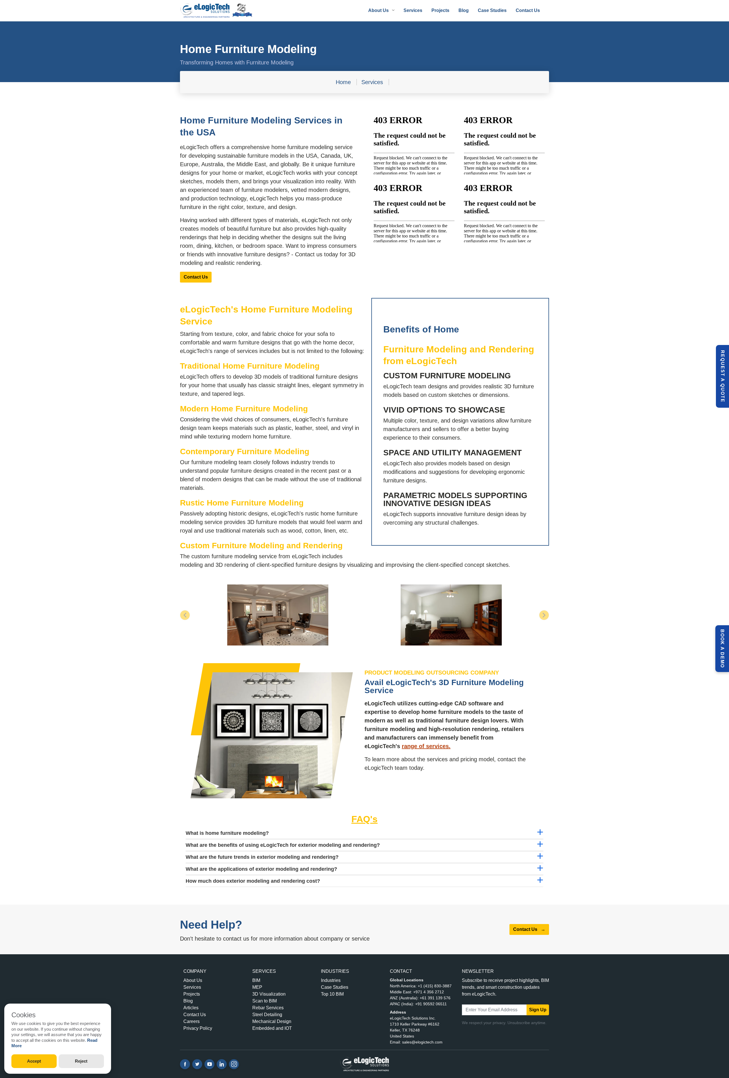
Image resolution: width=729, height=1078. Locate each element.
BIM (256, 980)
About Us (192, 980)
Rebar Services (268, 1007)
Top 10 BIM (332, 994)
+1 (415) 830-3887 (435, 986)
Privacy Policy (197, 1028)
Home (343, 82)
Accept (34, 1061)
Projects (440, 10)
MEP (257, 987)
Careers (191, 1021)
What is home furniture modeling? (227, 833)
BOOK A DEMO (722, 648)
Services (413, 10)
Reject (81, 1061)
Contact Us (528, 10)
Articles (190, 1007)
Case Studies (492, 10)
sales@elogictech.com (422, 1042)
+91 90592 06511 (431, 1004)
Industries (331, 980)
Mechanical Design (271, 1021)
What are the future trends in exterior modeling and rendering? (262, 857)
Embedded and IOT (272, 1028)
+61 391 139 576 (435, 998)
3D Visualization (269, 994)
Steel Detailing (267, 1014)
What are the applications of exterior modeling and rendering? (261, 869)
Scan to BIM (264, 1000)
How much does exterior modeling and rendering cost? (253, 881)
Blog (463, 10)
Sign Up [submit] (537, 1009)
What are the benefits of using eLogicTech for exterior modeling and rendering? (283, 845)
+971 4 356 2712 (428, 992)
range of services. (426, 746)
